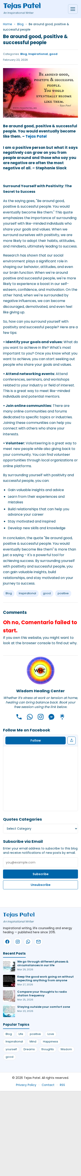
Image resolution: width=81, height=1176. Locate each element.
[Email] (38, 941)
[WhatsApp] (30, 717)
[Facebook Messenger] (51, 717)
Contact (48, 1085)
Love (51, 1034)
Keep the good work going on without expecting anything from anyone (45, 978)
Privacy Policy (26, 1085)
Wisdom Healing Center (40, 691)
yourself (11, 1049)
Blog (23, 54)
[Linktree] (62, 717)
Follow (35, 740)
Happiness (50, 1041)
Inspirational (38, 54)
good (53, 54)
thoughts (47, 1049)
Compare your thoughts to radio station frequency (42, 993)
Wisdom (66, 1049)
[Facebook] (7, 941)
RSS (62, 1085)
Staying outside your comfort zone (43, 1007)
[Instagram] (40, 717)
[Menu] (73, 9)
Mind (33, 1041)
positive (63, 593)
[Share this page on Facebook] (71, 740)
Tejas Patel (22, 6)
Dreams (29, 1049)
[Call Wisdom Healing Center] (19, 717)
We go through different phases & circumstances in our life (42, 963)
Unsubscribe (41, 885)
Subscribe (41, 874)
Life (21, 1034)
